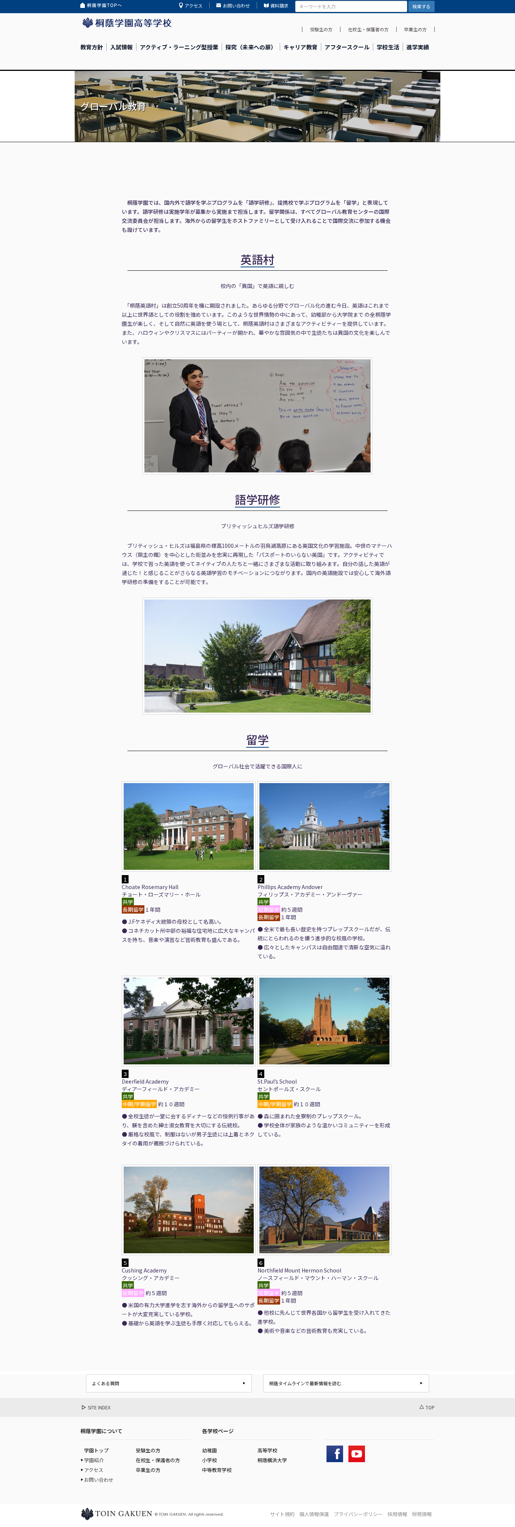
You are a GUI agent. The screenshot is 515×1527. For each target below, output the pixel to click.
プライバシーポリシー (358, 1514)
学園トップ (96, 1450)
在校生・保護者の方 (368, 29)
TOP (430, 1407)
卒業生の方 (415, 29)
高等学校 (267, 1450)
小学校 (209, 1460)
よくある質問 (105, 1383)
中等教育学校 (216, 1469)
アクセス (193, 5)
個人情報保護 (314, 1514)
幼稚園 (209, 1450)
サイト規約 (282, 1514)
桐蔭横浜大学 (272, 1460)
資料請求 (279, 5)
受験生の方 (321, 29)
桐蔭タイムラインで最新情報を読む (305, 1383)
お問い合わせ (236, 5)
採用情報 (397, 1514)
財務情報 (422, 1514)
